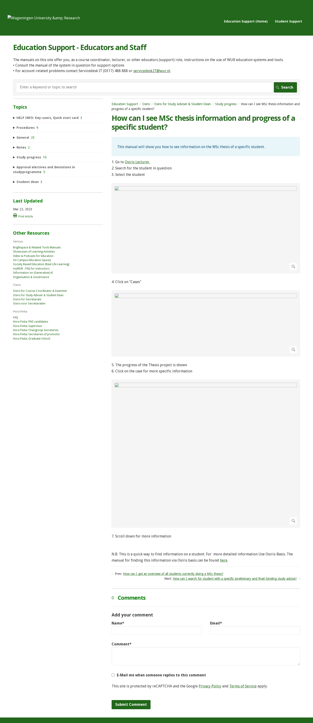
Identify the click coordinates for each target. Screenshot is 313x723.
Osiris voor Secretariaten (29, 303)
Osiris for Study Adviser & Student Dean (182, 104)
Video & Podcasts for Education (33, 256)
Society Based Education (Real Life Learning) (41, 264)
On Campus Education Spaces (32, 260)
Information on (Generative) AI (33, 272)
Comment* (122, 644)
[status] (206, 146)
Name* (118, 623)
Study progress (225, 104)
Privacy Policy (210, 686)
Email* (216, 623)
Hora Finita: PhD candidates (30, 321)
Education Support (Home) (246, 21)
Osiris (146, 104)
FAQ (15, 317)
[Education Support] (44, 17)
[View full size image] (206, 228)
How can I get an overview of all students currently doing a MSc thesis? (173, 574)
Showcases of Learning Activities (34, 251)
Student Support (288, 21)
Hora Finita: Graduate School (31, 338)
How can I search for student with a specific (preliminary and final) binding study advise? (235, 578)
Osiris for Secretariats (27, 299)
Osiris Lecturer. (137, 162)
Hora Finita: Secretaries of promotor (36, 334)
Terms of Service (243, 686)
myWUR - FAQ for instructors (31, 268)
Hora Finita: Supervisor (27, 326)
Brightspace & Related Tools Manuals (37, 247)
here (223, 560)
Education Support (125, 104)
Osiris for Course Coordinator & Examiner (40, 291)
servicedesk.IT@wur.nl (151, 71)
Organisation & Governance (31, 277)
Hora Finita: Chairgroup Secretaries (35, 330)
